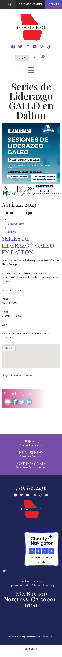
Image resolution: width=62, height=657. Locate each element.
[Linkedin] (27, 47)
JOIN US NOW (31, 452)
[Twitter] (20, 47)
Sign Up (12, 231)
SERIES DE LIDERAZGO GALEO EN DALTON (28, 245)
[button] (9, 4)
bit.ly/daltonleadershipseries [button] (17, 375)
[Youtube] (35, 47)
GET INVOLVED (31, 463)
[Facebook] (13, 47)
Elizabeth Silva (16, 223)
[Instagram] (42, 47)
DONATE (31, 441)
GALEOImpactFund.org (39, 585)
